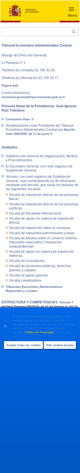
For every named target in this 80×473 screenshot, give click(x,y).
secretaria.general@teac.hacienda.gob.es (31, 97)
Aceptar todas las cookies (23, 345)
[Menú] (71, 10)
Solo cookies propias (60, 345)
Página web (9, 85)
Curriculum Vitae (18, 119)
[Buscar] (72, 31)
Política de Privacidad (40, 332)
